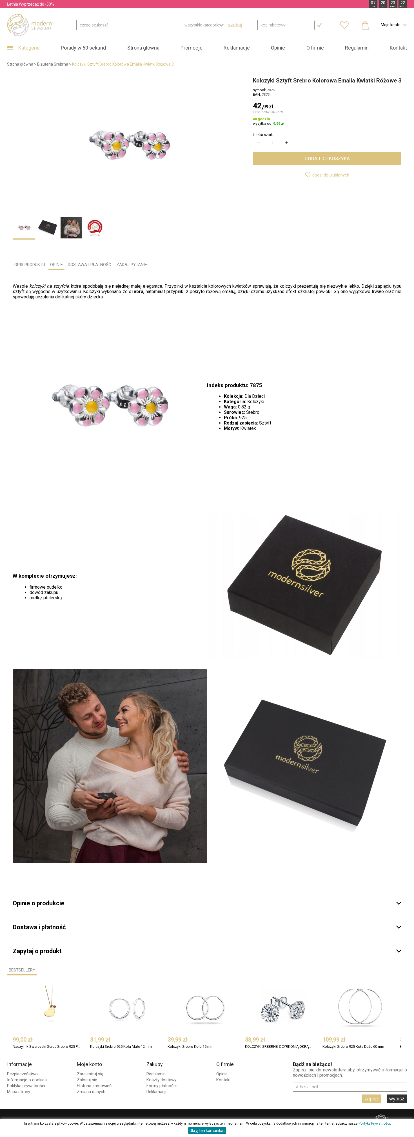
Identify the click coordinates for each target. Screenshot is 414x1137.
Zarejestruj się (90, 1073)
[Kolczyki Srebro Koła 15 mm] (205, 1008)
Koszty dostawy (161, 1079)
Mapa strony (18, 1091)
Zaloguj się (87, 1079)
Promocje (191, 48)
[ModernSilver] (29, 25)
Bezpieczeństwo (22, 1073)
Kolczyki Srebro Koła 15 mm (190, 1046)
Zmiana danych (91, 1091)
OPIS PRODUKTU (29, 264)
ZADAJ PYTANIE (131, 264)
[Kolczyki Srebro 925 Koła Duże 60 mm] (360, 1008)
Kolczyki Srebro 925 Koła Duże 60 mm (353, 1046)
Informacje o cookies (27, 1079)
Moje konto (89, 1064)
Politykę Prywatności (374, 1123)
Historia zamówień (94, 1085)
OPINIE (56, 264)
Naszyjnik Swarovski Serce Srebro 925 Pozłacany (47, 1046)
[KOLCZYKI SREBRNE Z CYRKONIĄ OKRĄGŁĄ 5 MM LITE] (283, 1008)
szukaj (235, 25)
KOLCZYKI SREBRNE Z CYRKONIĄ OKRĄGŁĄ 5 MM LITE (279, 1046)
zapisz (371, 1099)
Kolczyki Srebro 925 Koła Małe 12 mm (121, 1046)
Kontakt (398, 48)
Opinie (278, 48)
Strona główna (143, 48)
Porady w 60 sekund (83, 48)
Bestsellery (22, 970)
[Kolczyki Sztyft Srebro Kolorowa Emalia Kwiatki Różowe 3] (129, 145)
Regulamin (357, 48)
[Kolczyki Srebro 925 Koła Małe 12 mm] (128, 1008)
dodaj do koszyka (327, 158)
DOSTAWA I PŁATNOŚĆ (89, 264)
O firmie (315, 48)
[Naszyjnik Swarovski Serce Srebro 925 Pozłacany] (50, 1008)
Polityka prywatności (26, 1085)
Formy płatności (161, 1085)
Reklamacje (237, 48)
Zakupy (154, 1064)
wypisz (396, 1099)
